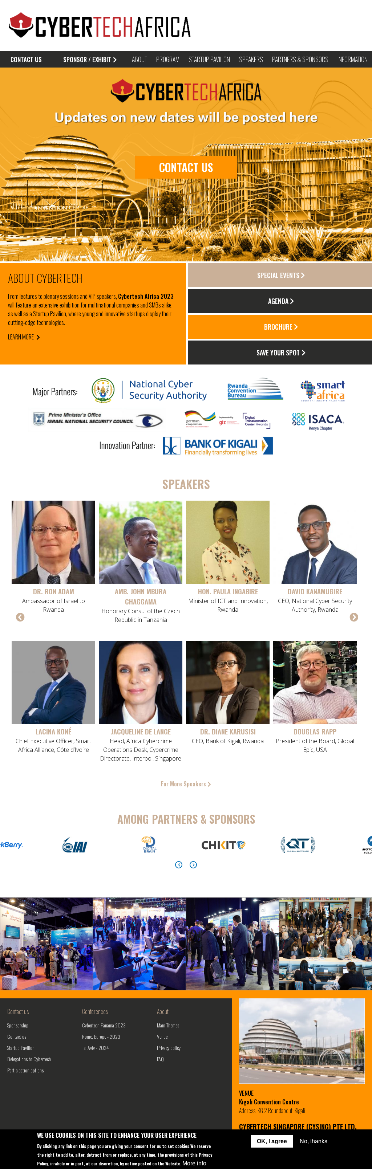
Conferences (95, 1011)
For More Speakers (183, 783)
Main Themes (168, 1025)
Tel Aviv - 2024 (95, 1047)
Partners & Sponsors (300, 59)
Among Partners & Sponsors (186, 819)
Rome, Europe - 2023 (101, 1036)
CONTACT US (26, 59)
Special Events (278, 275)
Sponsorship (17, 1025)
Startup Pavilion (21, 1047)
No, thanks (313, 1141)
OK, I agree (272, 1141)
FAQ (160, 1059)
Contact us (18, 1011)
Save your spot (278, 352)
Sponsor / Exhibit (87, 59)
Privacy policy (169, 1047)
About (163, 1011)
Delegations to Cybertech (29, 1059)
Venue (162, 1036)
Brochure (278, 326)
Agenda (278, 301)
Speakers (251, 59)
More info (194, 1163)
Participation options (25, 1070)
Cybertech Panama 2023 (104, 1025)
